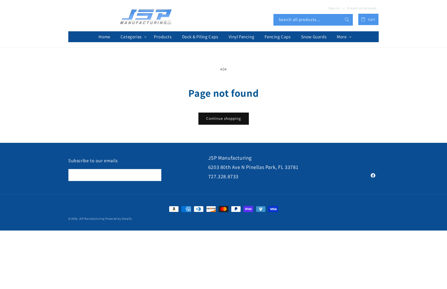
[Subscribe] (155, 175)
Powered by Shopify (118, 218)
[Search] (347, 19)
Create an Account (362, 8)
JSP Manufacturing (92, 218)
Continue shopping (223, 118)
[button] (132, 36)
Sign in (333, 8)
